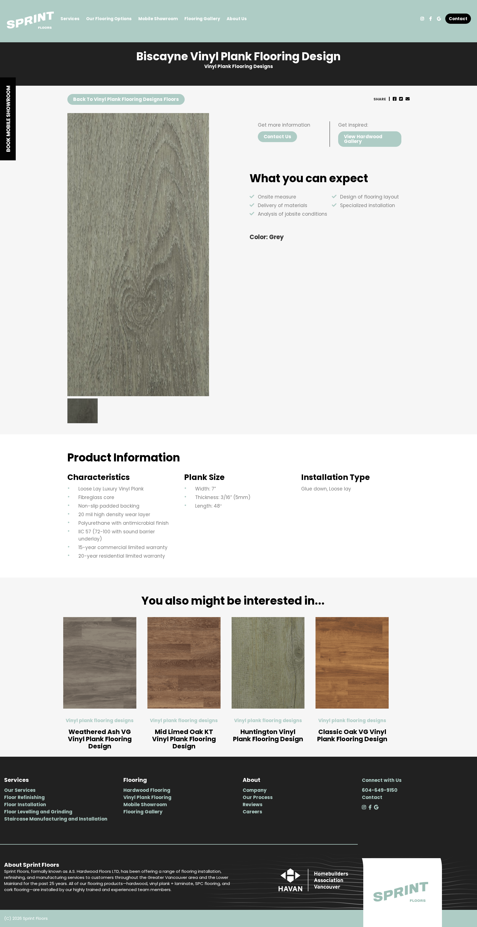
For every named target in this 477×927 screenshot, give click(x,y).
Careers (252, 811)
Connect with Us (382, 780)
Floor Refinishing (24, 797)
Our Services (20, 790)
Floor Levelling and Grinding (38, 811)
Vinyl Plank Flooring (147, 797)
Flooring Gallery (202, 19)
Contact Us (277, 136)
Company (255, 790)
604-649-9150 (380, 790)
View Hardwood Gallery (363, 139)
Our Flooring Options (109, 19)
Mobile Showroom (158, 19)
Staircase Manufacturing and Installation (55, 819)
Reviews (253, 804)
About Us (237, 19)
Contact (458, 19)
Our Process (258, 797)
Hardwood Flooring (146, 790)
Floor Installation (25, 804)
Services (70, 19)
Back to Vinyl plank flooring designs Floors (126, 99)
